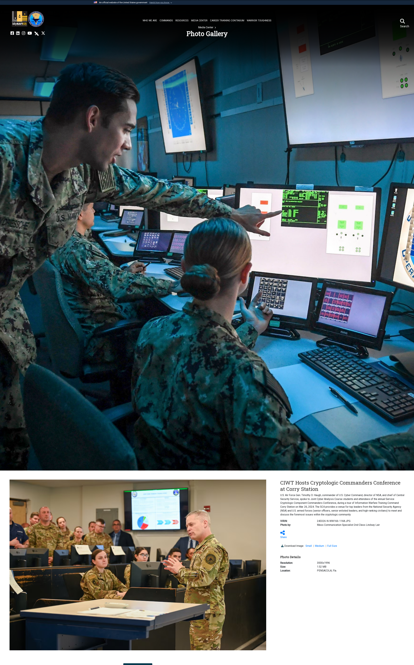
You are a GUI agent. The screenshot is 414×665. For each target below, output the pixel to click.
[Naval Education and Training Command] (27, 19)
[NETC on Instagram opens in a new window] (23, 33)
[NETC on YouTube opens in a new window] (29, 33)
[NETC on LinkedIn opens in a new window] (18, 33)
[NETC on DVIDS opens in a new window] (36, 33)
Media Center (206, 27)
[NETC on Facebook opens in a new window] (12, 33)
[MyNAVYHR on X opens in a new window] (43, 33)
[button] (161, 2)
